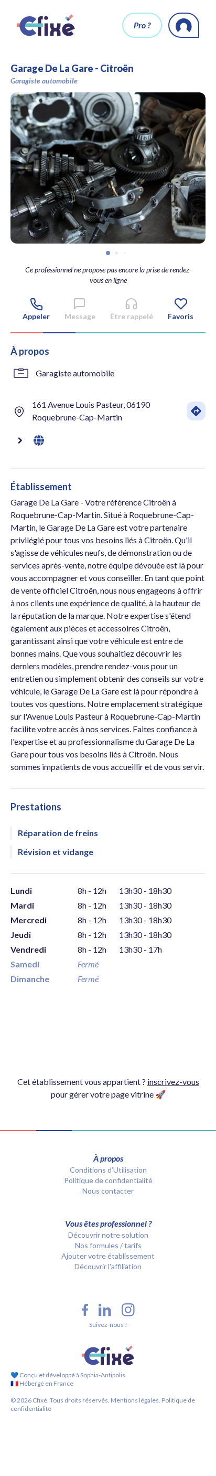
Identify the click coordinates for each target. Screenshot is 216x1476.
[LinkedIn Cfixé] (105, 1310)
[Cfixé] (46, 25)
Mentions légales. (135, 1400)
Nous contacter (108, 1190)
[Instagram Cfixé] (128, 1309)
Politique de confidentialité (108, 1180)
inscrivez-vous (173, 1082)
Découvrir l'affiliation (108, 1266)
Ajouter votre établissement (108, 1255)
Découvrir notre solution (108, 1234)
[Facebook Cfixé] (85, 1310)
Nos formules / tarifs (108, 1245)
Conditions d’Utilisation (108, 1169)
